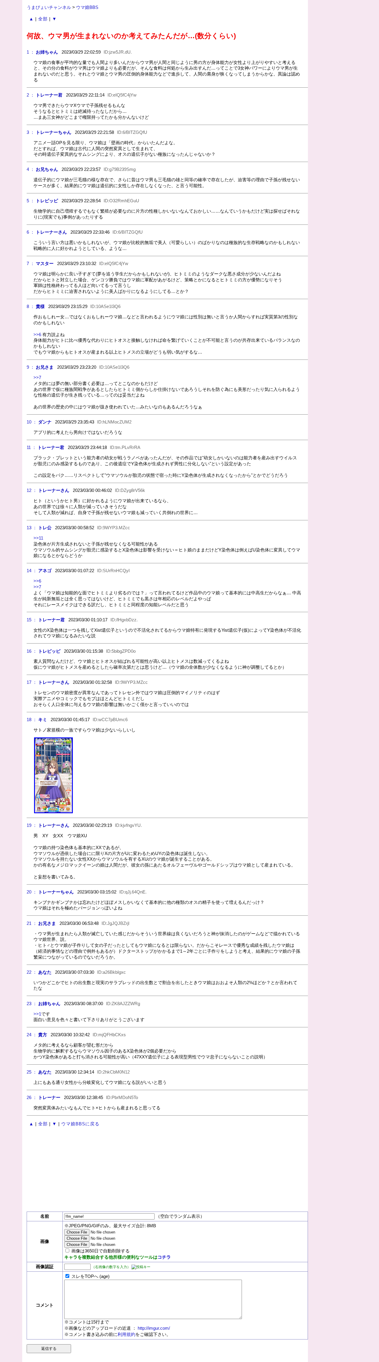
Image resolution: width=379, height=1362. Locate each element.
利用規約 (126, 1334)
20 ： (32, 891)
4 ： (31, 169)
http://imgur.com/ (154, 1328)
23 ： (32, 1003)
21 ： (32, 923)
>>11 (38, 537)
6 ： (31, 232)
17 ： (32, 682)
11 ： (31, 447)
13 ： (32, 527)
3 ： (31, 132)
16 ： (32, 651)
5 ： (31, 200)
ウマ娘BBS (87, 7)
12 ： (32, 490)
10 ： (32, 421)
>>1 (37, 1013)
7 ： (31, 263)
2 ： (31, 94)
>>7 (37, 377)
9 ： (31, 367)
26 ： (32, 1097)
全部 (43, 18)
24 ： (32, 1034)
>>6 (37, 334)
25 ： (32, 1071)
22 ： (32, 972)
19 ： (32, 825)
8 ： (31, 306)
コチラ (164, 1257)
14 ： (32, 570)
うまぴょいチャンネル (49, 7)
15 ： (32, 619)
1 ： (31, 51)
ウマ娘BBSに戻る (80, 1123)
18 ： (32, 719)
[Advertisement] (165, 1170)
